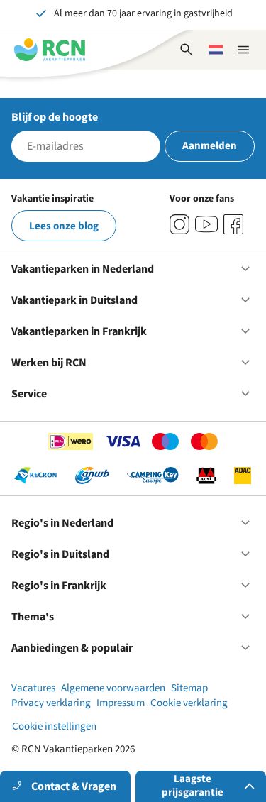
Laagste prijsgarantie (192, 785)
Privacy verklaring (51, 703)
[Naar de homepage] (49, 49)
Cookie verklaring (189, 703)
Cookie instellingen (54, 726)
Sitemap (189, 688)
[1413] (179, 224)
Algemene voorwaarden (113, 688)
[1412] (206, 224)
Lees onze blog (64, 226)
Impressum (120, 703)
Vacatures (33, 688)
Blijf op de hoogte (54, 117)
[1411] (233, 224)
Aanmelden (209, 145)
